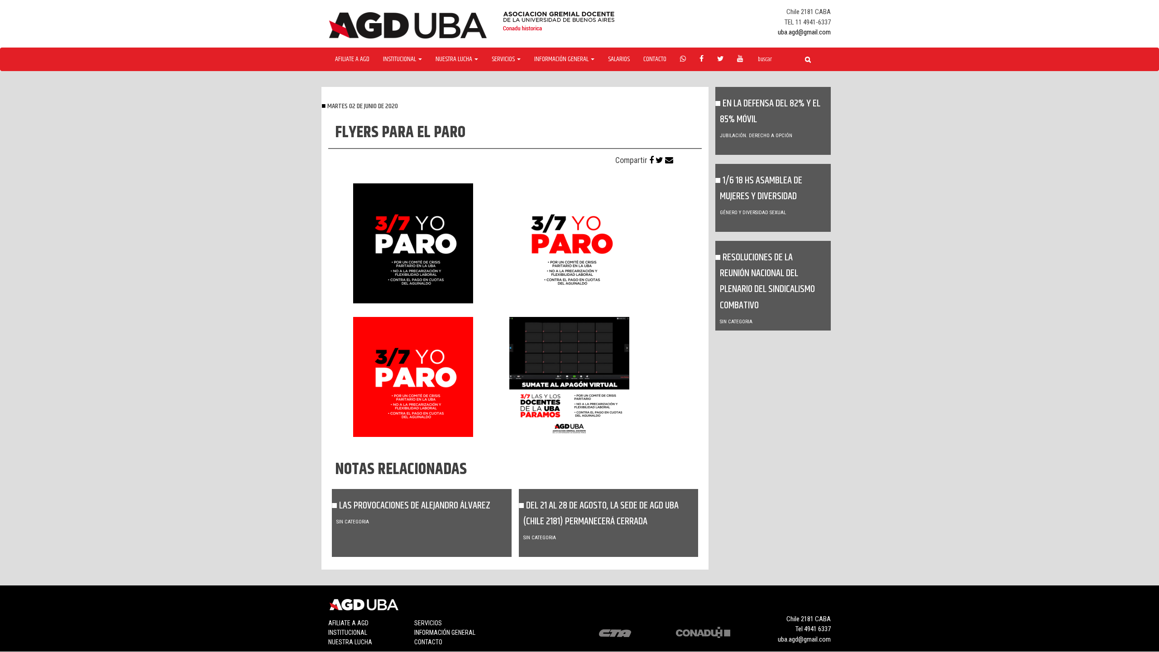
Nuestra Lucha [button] (455, 59)
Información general (444, 632)
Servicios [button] (504, 59)
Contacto (654, 59)
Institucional (347, 632)
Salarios (619, 59)
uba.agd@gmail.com (804, 32)
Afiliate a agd (352, 59)
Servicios (428, 623)
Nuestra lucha (350, 642)
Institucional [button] (400, 59)
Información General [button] (562, 59)
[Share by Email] (669, 160)
